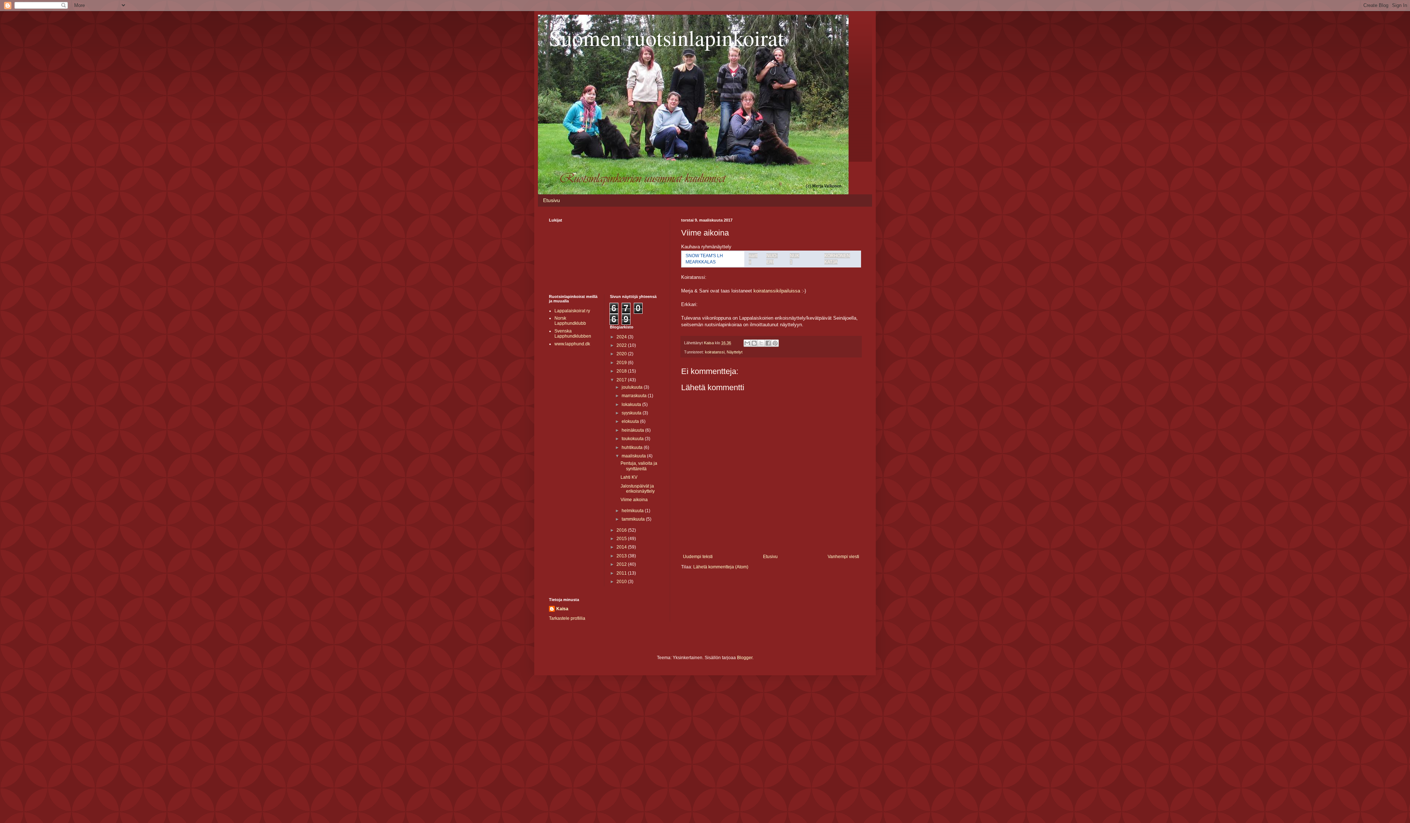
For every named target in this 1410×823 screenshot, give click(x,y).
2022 (622, 345)
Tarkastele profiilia (567, 618)
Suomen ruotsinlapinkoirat (666, 37)
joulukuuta (633, 387)
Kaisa (562, 608)
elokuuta (631, 421)
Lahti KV (629, 477)
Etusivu (551, 200)
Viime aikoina (634, 499)
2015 (622, 538)
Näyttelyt (734, 352)
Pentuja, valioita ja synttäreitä (639, 466)
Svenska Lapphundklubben (572, 333)
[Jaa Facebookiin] (768, 343)
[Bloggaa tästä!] (754, 343)
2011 (622, 573)
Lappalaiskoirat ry (572, 310)
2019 (622, 362)
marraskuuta (635, 395)
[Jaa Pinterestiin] (775, 343)
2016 (622, 530)
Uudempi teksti (698, 556)
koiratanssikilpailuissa (776, 291)
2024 (622, 336)
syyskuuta (632, 413)
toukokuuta (633, 438)
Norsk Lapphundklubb (570, 321)
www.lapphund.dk (572, 343)
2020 (622, 353)
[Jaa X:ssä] (761, 343)
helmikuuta (633, 510)
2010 (622, 581)
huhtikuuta (633, 447)
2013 (622, 555)
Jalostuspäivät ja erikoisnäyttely (638, 489)
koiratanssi (714, 352)
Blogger (744, 657)
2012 (622, 564)
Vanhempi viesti (843, 556)
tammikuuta (634, 519)
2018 (622, 371)
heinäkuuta (633, 430)
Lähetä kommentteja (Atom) (720, 566)
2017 (622, 379)
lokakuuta (632, 404)
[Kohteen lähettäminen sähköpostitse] (747, 343)
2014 (622, 547)
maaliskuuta (634, 456)
